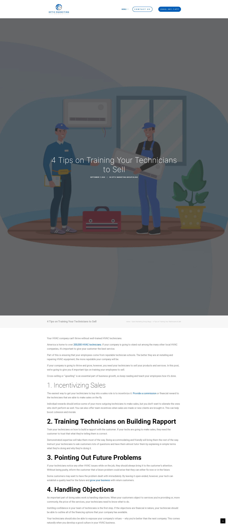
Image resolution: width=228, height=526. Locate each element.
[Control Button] (222, 520)
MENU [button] (124, 9)
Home (128, 321)
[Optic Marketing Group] (59, 9)
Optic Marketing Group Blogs (125, 177)
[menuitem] (125, 9)
